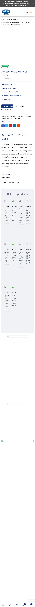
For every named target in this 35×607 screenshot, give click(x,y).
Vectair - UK (5, 68)
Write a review (6, 178)
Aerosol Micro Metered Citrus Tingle (28, 257)
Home (3, 20)
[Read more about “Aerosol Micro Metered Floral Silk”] (6, 269)
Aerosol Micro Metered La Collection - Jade (6, 214)
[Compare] (6, 109)
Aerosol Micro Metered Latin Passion (14, 214)
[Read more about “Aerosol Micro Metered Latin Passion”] (13, 228)
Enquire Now (8, 106)
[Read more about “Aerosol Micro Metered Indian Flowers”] (20, 229)
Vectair (27, 22)
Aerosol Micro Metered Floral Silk (6, 257)
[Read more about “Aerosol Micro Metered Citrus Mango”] (13, 314)
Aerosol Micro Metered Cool (14, 256)
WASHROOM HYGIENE (14, 20)
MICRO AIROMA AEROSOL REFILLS (12, 22)
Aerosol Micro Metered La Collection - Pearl (28, 214)
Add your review (6, 78)
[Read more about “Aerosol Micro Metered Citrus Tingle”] (28, 271)
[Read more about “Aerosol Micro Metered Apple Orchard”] (20, 273)
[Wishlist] (19, 106)
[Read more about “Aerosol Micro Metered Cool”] (13, 268)
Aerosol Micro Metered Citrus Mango (14, 301)
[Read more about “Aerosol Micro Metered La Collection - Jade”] (6, 228)
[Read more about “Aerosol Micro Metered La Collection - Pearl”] (28, 228)
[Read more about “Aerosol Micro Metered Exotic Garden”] (6, 316)
